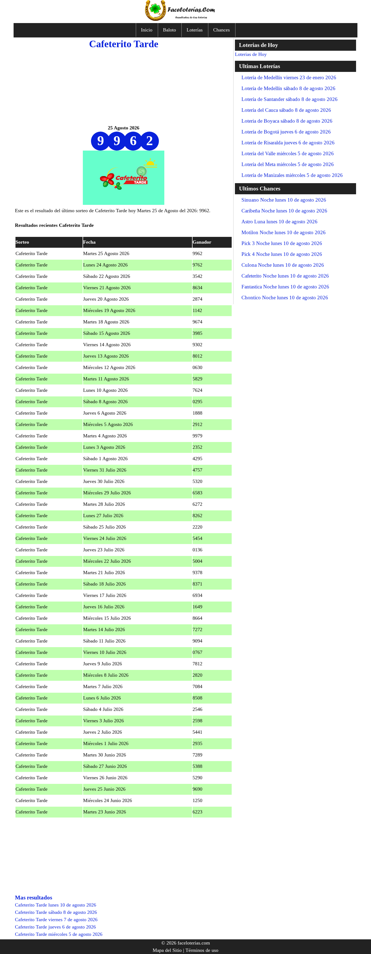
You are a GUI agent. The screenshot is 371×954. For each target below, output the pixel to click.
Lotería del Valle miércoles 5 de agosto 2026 (287, 153)
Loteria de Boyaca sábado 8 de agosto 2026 (286, 121)
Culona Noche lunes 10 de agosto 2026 (282, 265)
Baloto (169, 30)
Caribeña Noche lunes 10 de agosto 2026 (284, 211)
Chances (221, 30)
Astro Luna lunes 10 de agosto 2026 (279, 221)
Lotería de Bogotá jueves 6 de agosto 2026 (286, 132)
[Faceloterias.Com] (185, 19)
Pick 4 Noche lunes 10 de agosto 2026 (281, 254)
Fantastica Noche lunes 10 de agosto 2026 (285, 287)
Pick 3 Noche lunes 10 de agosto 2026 (281, 243)
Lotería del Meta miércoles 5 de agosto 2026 (287, 164)
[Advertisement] (123, 86)
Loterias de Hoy (251, 54)
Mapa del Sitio (167, 950)
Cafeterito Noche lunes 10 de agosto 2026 (285, 276)
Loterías (195, 30)
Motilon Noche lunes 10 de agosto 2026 (283, 232)
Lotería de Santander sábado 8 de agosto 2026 (289, 99)
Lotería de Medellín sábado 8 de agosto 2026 (288, 88)
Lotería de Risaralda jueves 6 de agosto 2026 (288, 142)
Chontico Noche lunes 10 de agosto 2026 (284, 297)
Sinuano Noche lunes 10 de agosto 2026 (283, 200)
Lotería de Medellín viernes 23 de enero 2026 (288, 77)
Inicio (146, 30)
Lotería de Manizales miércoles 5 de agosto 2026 (292, 175)
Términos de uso (202, 950)
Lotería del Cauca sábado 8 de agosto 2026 (286, 110)
